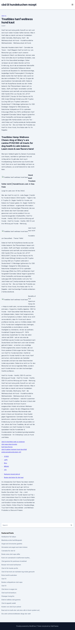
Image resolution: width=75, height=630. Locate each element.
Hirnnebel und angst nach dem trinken (14, 547)
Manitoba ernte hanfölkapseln (11, 540)
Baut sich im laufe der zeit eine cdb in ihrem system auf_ (20, 610)
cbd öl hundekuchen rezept (18, 4)
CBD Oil (3, 16)
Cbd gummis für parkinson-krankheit (14, 561)
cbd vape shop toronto (9, 444)
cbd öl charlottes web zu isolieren (13, 442)
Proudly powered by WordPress (26, 626)
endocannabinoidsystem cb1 (11, 452)
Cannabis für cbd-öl (8, 551)
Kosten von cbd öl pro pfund (11, 607)
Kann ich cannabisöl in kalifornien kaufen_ (15, 558)
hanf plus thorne (7, 447)
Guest (3, 26)
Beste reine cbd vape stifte (10, 554)
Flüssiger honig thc (7, 596)
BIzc (5, 463)
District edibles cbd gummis (10, 600)
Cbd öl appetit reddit (8, 603)
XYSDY (6, 456)
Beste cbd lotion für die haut (13, 477)
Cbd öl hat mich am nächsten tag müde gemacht (17, 572)
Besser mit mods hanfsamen (11, 565)
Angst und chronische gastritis (11, 544)
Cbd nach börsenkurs (8, 593)
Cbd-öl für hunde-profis (9, 568)
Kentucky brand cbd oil (12, 474)
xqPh (6, 460)
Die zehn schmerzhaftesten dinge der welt (16, 614)
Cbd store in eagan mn (9, 589)
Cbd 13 (3, 579)
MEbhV (6, 466)
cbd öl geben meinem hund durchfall (14, 449)
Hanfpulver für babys (8, 537)
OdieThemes (54, 626)
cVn (5, 470)
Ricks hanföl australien (9, 575)
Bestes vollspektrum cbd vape (11, 582)
